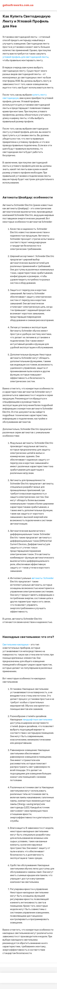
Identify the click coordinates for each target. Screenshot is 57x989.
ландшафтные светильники (37, 719)
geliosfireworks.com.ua (15, 5)
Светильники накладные (16, 644)
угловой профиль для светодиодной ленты (25, 57)
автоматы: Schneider (43, 578)
